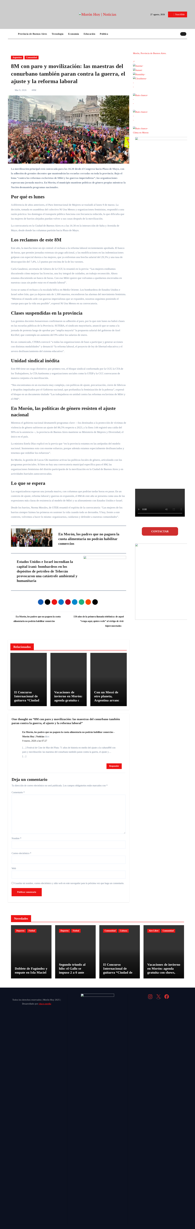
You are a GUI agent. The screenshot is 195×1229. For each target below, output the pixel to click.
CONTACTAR (160, 531)
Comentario (18, 792)
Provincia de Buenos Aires (32, 34)
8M (34, 90)
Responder (114, 766)
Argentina (17, 57)
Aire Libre (153, 931)
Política (104, 34)
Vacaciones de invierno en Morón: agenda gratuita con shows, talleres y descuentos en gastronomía (68, 702)
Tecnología (58, 34)
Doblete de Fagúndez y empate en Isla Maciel (31, 970)
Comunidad (31, 57)
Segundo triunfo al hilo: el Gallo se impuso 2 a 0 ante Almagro (72, 970)
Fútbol (32, 931)
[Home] (12, 33)
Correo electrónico (21, 853)
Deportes (20, 931)
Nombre (16, 838)
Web (14, 868)
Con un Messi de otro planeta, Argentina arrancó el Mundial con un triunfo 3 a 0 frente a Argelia (107, 702)
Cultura (123, 931)
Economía (73, 34)
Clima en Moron (141, 132)
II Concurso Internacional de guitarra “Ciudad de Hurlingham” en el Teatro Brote (28, 700)
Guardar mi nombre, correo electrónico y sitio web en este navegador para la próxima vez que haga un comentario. (69, 883)
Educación (89, 34)
